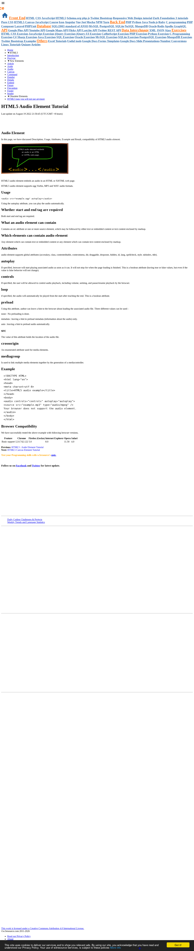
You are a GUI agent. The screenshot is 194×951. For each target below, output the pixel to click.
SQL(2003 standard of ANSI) (70, 26)
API (4, 30)
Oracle (153, 26)
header (10, 93)
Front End (17, 18)
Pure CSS (7, 22)
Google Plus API (18, 30)
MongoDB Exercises (179, 37)
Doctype (11, 58)
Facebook (21, 465)
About (10, 939)
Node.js (153, 22)
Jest (83, 22)
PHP (129, 22)
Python (136, 22)
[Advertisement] (36, 121)
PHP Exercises (138, 33)
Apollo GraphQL (175, 26)
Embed (10, 82)
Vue (78, 22)
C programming (176, 22)
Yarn (106, 22)
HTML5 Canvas (24, 22)
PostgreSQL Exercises (152, 37)
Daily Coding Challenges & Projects (24, 519)
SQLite (119, 26)
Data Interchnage (135, 30)
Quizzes (26, 44)
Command (12, 74)
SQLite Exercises (128, 37)
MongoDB (141, 26)
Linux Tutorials (11, 44)
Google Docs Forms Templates (100, 41)
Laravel (19, 26)
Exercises (179, 30)
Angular (70, 22)
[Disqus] (97, 652)
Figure (10, 85)
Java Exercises (47, 37)
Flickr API (75, 30)
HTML (30, 18)
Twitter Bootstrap (101, 18)
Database (44, 26)
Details (10, 80)
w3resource (6, 6)
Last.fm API (89, 30)
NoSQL (129, 26)
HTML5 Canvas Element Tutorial (23, 450)
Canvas (10, 71)
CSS (38, 18)
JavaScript (48, 18)
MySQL (94, 26)
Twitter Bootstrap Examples (18, 41)
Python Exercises (158, 33)
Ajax (168, 30)
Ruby (161, 22)
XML (152, 30)
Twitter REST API (109, 30)
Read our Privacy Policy (19, 936)
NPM (99, 22)
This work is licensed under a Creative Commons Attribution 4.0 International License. (42, 928)
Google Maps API (57, 30)
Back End (117, 22)
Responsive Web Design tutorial (132, 18)
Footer (10, 91)
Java (145, 22)
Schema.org (74, 18)
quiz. (53, 455)
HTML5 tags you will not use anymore (26, 99)
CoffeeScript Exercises (115, 33)
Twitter (36, 465)
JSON (160, 30)
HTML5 (61, 18)
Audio (10, 69)
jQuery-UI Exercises (88, 33)
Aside (10, 66)
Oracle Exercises (85, 37)
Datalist (11, 77)
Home (10, 50)
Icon (61, 22)
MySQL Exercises (106, 37)
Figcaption (12, 88)
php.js (86, 18)
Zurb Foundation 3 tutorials (170, 18)
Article (10, 63)
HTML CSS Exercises (14, 33)
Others (42, 41)
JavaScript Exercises (41, 33)
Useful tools (74, 41)
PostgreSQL (107, 26)
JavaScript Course (46, 22)
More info (115, 947)
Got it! (178, 945)
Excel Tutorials (57, 41)
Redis (160, 26)
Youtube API (37, 30)
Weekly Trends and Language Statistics (26, 522)
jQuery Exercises (65, 33)
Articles (35, 44)
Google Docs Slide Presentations (140, 41)
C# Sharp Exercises (25, 37)
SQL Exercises (65, 37)
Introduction (13, 55)
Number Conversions (173, 41)
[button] (97, 3)
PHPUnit (30, 26)
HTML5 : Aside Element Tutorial (27, 447)
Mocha (91, 22)
